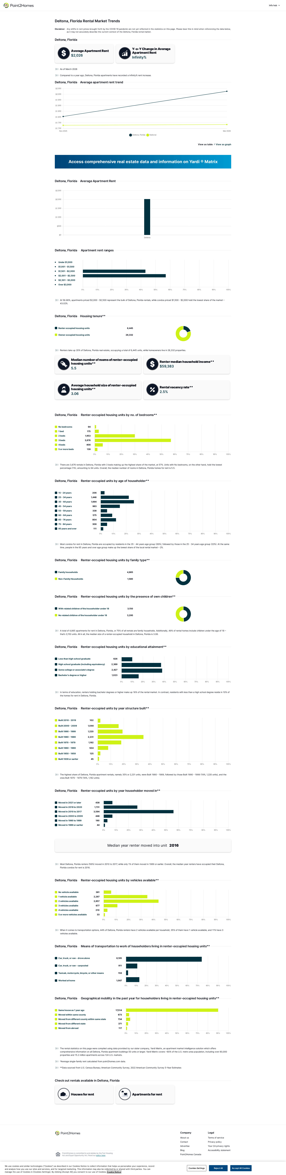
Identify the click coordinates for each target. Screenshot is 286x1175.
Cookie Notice (114, 1172)
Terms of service (216, 1137)
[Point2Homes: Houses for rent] (19, 5)
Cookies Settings (197, 1168)
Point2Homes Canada (190, 1154)
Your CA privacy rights (219, 1146)
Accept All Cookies (241, 1168)
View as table (205, 144)
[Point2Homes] (68, 1133)
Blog (182, 1150)
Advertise (184, 1146)
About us (184, 1137)
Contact (184, 1142)
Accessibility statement (219, 1150)
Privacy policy (215, 1142)
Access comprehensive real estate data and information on (143, 161)
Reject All (218, 1168)
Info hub (273, 5)
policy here (100, 1155)
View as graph (223, 144)
